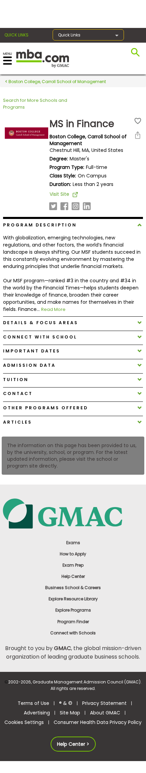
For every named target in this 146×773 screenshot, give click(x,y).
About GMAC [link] (105, 712)
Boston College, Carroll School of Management (56, 81)
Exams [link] (73, 543)
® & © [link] (65, 703)
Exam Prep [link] (73, 565)
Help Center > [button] (73, 744)
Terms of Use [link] (33, 703)
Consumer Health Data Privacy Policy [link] (98, 722)
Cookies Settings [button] (24, 722)
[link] (73, 513)
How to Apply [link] (73, 554)
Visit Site (59, 194)
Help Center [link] (73, 576)
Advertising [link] (37, 712)
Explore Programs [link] (73, 610)
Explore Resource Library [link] (73, 599)
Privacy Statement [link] (104, 703)
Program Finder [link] (73, 622)
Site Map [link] (70, 712)
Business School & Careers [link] (73, 587)
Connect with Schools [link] (73, 633)
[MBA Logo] (42, 58)
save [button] (137, 121)
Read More (53, 309)
